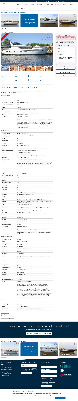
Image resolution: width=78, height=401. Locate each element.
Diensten (39, 4)
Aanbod (18, 4)
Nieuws (65, 4)
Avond (52, 378)
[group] (10, 20)
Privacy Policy (68, 65)
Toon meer (3, 28)
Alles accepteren (60, 398)
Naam (42, 365)
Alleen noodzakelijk (42, 398)
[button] (2, 50)
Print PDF (5, 314)
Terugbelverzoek (46, 385)
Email (42, 374)
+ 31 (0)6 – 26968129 (7, 369)
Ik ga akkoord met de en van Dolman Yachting (65, 65)
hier (71, 37)
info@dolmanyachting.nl (8, 364)
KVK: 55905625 (6, 375)
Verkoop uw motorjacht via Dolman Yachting (39, 333)
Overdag (44, 378)
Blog (17, 8)
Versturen (65, 68)
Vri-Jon (47, 4)
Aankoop (32, 4)
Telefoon (43, 369)
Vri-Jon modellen (55, 4)
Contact (23, 8)
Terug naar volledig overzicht (7, 32)
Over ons (72, 4)
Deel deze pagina (66, 72)
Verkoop (25, 4)
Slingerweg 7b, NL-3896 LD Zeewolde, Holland (8, 373)
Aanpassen (51, 398)
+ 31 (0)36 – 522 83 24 (7, 367)
